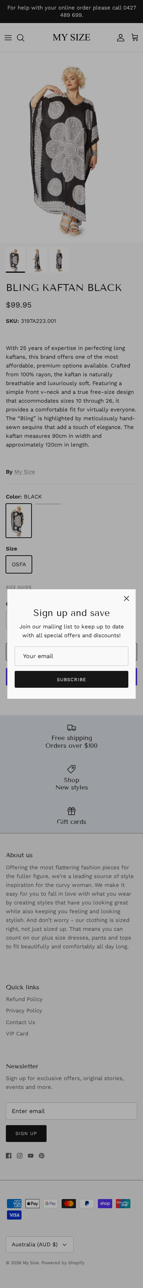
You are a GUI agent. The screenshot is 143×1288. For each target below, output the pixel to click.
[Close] (126, 598)
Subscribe (71, 679)
